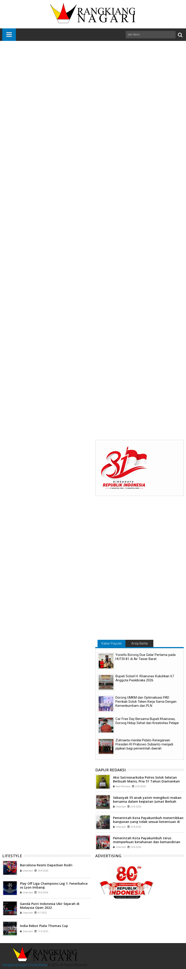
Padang (32, 391)
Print (152, 75)
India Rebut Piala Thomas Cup (44, 926)
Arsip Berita (139, 643)
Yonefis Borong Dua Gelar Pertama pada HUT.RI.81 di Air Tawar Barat (145, 657)
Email (168, 75)
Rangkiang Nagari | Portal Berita (24, 965)
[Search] (180, 34)
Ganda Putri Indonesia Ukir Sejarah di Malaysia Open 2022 (49, 906)
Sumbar (46, 391)
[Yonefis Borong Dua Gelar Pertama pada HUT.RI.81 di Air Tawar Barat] (106, 661)
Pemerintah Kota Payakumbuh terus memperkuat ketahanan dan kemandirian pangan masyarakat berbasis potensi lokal (147, 842)
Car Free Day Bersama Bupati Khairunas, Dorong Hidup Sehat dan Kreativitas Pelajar (147, 721)
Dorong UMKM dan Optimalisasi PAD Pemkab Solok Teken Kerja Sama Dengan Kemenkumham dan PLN (145, 701)
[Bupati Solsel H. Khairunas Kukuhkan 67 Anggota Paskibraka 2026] (106, 682)
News (21, 391)
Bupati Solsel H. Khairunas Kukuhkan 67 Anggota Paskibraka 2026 (144, 678)
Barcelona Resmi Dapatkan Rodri (46, 865)
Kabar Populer (111, 643)
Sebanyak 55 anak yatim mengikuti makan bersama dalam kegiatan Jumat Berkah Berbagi (147, 801)
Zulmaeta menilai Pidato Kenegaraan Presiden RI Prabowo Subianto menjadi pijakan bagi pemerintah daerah (144, 744)
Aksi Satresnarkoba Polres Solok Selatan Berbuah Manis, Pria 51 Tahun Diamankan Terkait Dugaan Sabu (146, 781)
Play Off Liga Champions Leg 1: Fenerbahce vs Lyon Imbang (54, 885)
